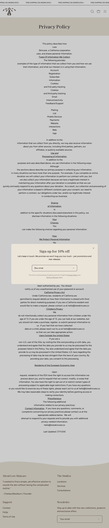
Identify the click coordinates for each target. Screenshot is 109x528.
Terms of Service (52, 277)
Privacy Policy (72, 275)
